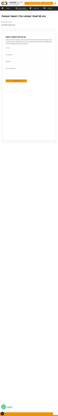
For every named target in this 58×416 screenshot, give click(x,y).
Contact (50, 8)
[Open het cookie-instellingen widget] (2, 413)
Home (8, 8)
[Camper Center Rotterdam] (12, 3)
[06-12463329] (55, 3)
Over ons (36, 8)
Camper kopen (22, 8)
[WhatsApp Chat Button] (3, 407)
